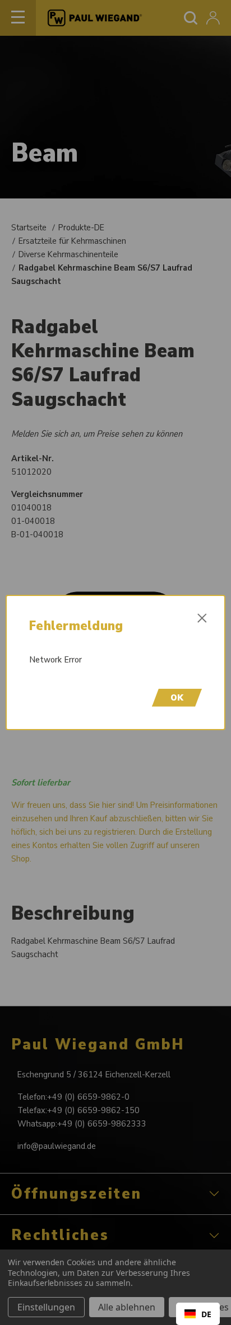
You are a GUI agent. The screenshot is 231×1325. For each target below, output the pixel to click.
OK (176, 698)
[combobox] (198, 1314)
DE (206, 1314)
